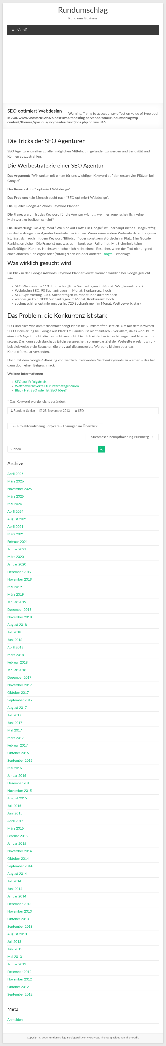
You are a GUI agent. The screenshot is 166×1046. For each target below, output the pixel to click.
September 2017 (19, 700)
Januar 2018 (16, 670)
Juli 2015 (14, 806)
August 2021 (17, 519)
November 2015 (19, 790)
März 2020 (15, 557)
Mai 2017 (14, 730)
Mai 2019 (14, 587)
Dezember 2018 (19, 609)
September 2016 (19, 760)
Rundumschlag (83, 10)
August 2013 (17, 934)
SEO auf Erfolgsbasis (30, 382)
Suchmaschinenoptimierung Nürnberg (122, 437)
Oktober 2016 (18, 753)
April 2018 (15, 647)
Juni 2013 (14, 949)
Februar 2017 (17, 745)
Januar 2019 (16, 602)
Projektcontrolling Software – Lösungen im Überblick (55, 426)
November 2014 (19, 851)
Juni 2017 (14, 723)
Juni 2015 (14, 813)
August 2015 (17, 798)
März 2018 (15, 655)
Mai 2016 (14, 768)
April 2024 (15, 511)
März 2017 (15, 738)
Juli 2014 (14, 881)
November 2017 (19, 685)
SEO (81, 410)
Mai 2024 (14, 504)
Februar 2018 (17, 662)
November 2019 (19, 579)
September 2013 (19, 926)
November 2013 (19, 911)
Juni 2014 (14, 889)
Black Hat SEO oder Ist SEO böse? (41, 390)
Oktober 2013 (18, 919)
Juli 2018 (14, 632)
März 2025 (15, 496)
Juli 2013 (14, 941)
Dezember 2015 (19, 783)
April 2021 (15, 526)
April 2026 (15, 474)
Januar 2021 (16, 549)
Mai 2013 (14, 956)
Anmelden (15, 1019)
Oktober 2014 (18, 858)
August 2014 (17, 873)
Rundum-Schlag (24, 410)
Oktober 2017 (18, 692)
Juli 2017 (14, 715)
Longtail (108, 254)
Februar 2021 (17, 541)
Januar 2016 (16, 775)
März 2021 (15, 534)
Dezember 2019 (19, 572)
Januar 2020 (16, 564)
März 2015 (15, 828)
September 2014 (19, 866)
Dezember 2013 (19, 904)
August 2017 (17, 707)
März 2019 (15, 594)
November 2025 (19, 489)
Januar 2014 (16, 896)
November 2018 (19, 617)
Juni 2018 (14, 640)
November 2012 (19, 979)
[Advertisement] (83, 70)
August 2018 (17, 624)
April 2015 (15, 821)
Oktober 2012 (18, 987)
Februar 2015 (17, 836)
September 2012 (19, 994)
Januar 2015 (16, 843)
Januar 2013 (16, 964)
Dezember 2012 (19, 972)
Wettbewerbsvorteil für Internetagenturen (47, 386)
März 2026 (15, 481)
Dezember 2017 (19, 677)
